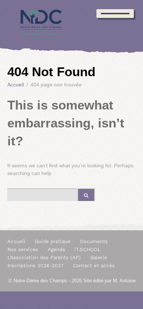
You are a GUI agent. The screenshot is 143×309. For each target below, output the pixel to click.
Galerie (98, 257)
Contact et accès (94, 266)
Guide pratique (52, 241)
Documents (94, 241)
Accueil (16, 241)
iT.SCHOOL (87, 249)
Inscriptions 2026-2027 (35, 266)
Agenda (56, 249)
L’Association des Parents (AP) (44, 257)
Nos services (22, 249)
